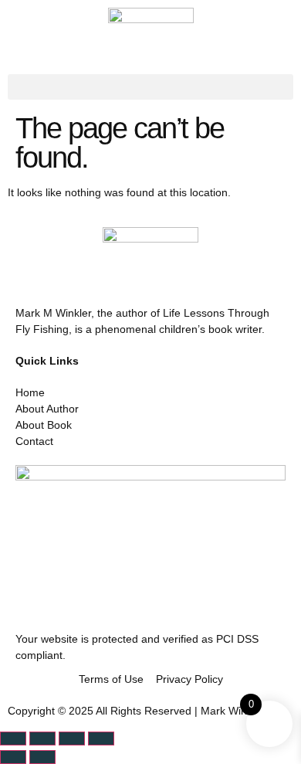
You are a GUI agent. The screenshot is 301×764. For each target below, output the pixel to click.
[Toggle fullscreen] (42, 738)
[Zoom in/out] (13, 738)
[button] (150, 87)
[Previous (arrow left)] (13, 757)
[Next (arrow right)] (42, 757)
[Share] (72, 738)
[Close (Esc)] (101, 738)
